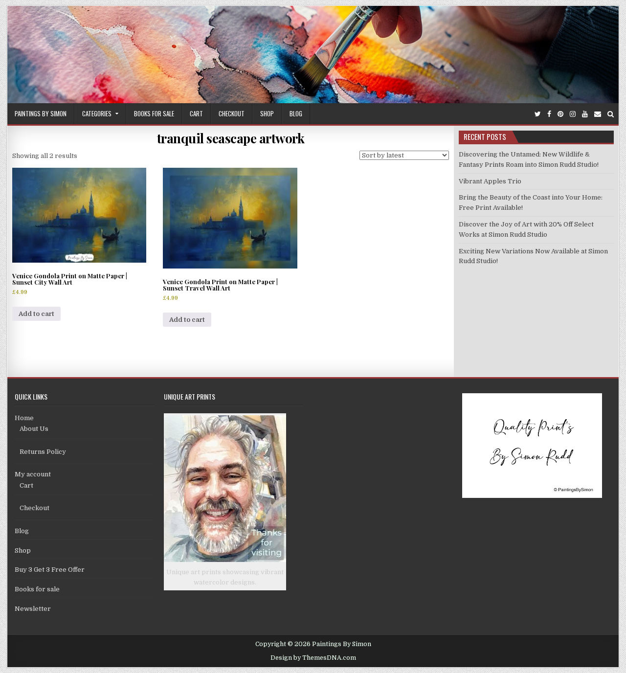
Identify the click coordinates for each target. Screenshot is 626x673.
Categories (97, 113)
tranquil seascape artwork (231, 138)
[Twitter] (538, 114)
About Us (34, 428)
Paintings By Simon (41, 113)
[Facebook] (549, 114)
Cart (196, 113)
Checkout (232, 113)
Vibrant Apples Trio (490, 181)
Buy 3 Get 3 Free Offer (50, 569)
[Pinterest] (560, 114)
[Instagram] (573, 114)
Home (24, 418)
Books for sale (154, 113)
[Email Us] (597, 114)
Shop (267, 113)
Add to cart (36, 313)
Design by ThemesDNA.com (313, 657)
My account (33, 474)
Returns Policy (43, 451)
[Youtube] (585, 114)
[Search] (610, 114)
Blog (296, 113)
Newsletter (33, 608)
